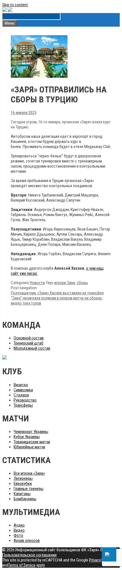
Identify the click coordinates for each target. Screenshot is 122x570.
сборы (82, 282)
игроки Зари (64, 282)
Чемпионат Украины (31, 431)
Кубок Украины (27, 436)
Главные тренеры (28, 488)
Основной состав (29, 338)
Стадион (21, 395)
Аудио (19, 525)
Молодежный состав (32, 348)
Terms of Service (21, 565)
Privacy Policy (100, 560)
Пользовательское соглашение (29, 555)
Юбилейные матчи (29, 446)
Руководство (25, 400)
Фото (18, 535)
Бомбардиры (25, 498)
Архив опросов (27, 540)
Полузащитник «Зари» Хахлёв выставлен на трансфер (57, 292)
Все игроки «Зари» (29, 473)
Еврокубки (23, 483)
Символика (23, 389)
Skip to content (15, 4)
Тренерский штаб (28, 343)
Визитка (21, 384)
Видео (19, 530)
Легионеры (23, 478)
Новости (37, 282)
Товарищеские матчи (32, 441)
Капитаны (22, 493)
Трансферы (23, 405)
